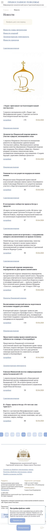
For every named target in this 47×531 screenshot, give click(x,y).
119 (12, 434)
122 (29, 434)
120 (18, 434)
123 (34, 434)
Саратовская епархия (11, 48)
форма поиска (45, 2)
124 (40, 434)
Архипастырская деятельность (16, 37)
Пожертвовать (23, 528)
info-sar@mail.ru (12, 528)
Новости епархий (10, 33)
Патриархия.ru (5, 490)
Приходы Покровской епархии (14, 298)
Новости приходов (11, 40)
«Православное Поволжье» (23, 455)
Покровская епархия (11, 128)
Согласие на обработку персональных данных (18, 469)
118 (6, 434)
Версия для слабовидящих (35, 528)
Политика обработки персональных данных (17, 472)
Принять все (17, 520)
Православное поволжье (23, 3)
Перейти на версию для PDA (12, 474)
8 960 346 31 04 (5, 528)
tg (6, 521)
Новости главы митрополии (15, 30)
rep (2, 521)
